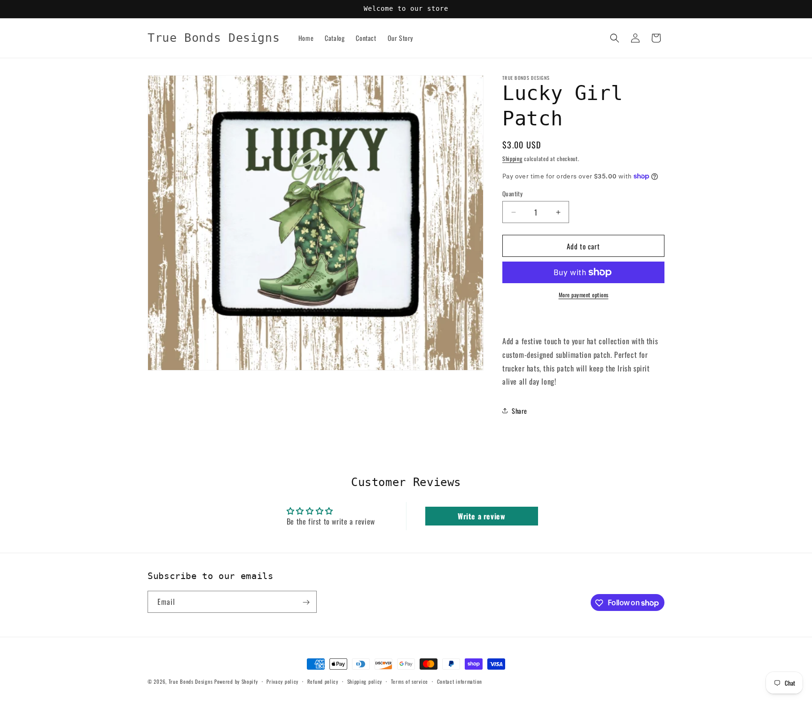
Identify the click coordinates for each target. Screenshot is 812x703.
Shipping (512, 158)
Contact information (459, 681)
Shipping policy (365, 681)
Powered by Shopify (236, 681)
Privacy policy (282, 681)
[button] (614, 38)
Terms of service (409, 681)
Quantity (512, 193)
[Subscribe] (306, 602)
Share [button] (519, 411)
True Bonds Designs (191, 681)
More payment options (584, 295)
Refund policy (322, 681)
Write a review (481, 516)
